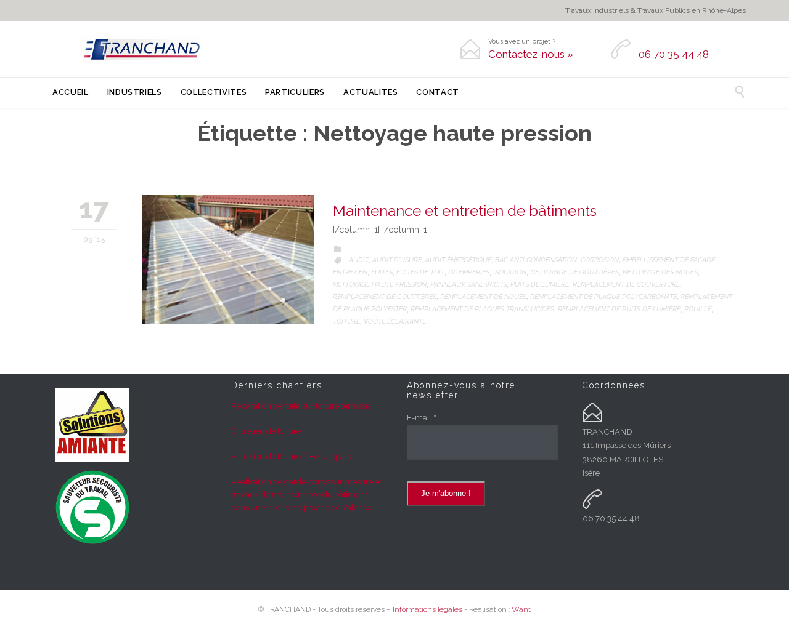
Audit (359, 260)
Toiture (346, 322)
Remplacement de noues (483, 297)
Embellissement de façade (669, 260)
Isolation (509, 272)
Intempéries (468, 272)
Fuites (382, 272)
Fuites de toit (420, 272)
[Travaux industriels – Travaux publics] (141, 49)
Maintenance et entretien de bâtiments (465, 211)
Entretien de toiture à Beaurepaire (292, 456)
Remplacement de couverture (626, 285)
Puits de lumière (539, 285)
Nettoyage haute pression (380, 285)
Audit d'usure (397, 260)
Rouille (697, 309)
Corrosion (600, 260)
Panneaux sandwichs (468, 285)
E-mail (421, 417)
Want (521, 609)
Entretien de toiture (266, 431)
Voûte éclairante (395, 322)
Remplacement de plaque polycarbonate (603, 297)
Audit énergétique (458, 260)
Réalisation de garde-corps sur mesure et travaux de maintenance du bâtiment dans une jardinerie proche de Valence (306, 494)
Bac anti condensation (536, 260)
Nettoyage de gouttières (574, 272)
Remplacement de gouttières (384, 297)
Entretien (350, 272)
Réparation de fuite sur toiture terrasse (300, 406)
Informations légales (427, 609)
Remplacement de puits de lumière (619, 309)
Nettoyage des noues (660, 272)
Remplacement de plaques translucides (482, 309)
